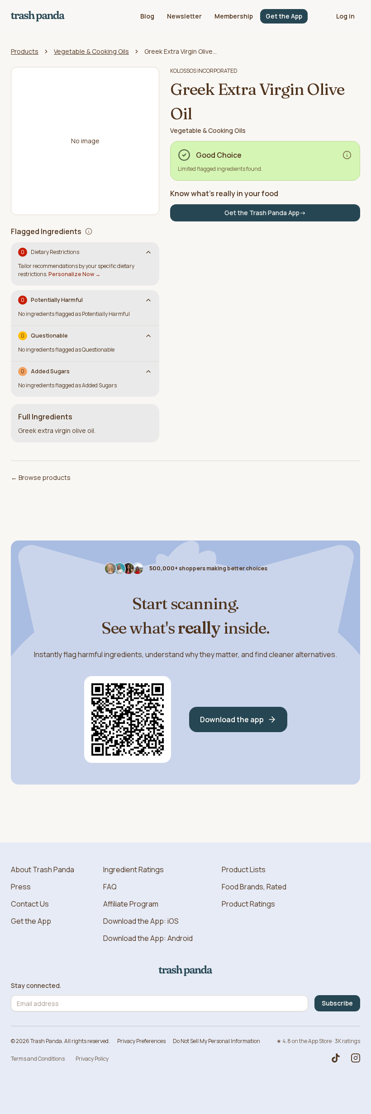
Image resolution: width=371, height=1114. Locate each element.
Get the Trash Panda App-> (265, 212)
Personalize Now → (74, 274)
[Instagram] (355, 1057)
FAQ (110, 887)
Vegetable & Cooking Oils (91, 51)
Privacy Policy (92, 1058)
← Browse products (41, 477)
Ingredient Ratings (133, 869)
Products (24, 51)
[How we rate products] (347, 155)
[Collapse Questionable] (148, 335)
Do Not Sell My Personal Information (216, 1041)
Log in (345, 16)
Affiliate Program (130, 904)
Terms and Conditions (38, 1058)
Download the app (232, 719)
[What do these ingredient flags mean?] (88, 231)
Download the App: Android (148, 938)
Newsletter (184, 16)
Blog (147, 16)
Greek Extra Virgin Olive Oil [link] (180, 51)
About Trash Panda (42, 869)
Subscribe (337, 1003)
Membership (233, 16)
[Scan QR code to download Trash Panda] (127, 719)
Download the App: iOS (141, 921)
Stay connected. (36, 985)
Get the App (284, 16)
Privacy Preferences (141, 1041)
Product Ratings (248, 904)
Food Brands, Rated (254, 887)
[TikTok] (335, 1057)
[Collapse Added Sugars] (148, 371)
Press (21, 887)
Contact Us (30, 904)
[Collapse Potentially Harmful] (148, 300)
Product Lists (244, 869)
